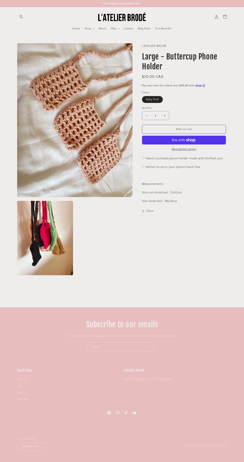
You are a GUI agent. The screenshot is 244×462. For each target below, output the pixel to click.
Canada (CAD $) (30, 446)
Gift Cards (23, 399)
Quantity (147, 108)
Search (21, 379)
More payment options (184, 149)
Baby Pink (152, 99)
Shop (20, 392)
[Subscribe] (152, 346)
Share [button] (150, 211)
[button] (21, 17)
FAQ (19, 385)
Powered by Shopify (217, 445)
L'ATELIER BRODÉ (199, 445)
